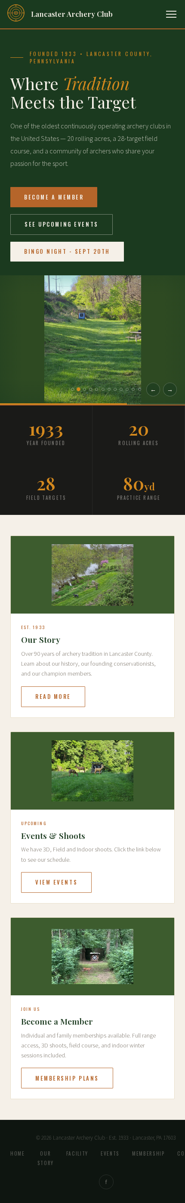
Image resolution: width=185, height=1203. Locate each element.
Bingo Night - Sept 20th (67, 251)
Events (110, 1153)
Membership (148, 1153)
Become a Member (53, 197)
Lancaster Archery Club (72, 14)
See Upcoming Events (62, 224)
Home (17, 1153)
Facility (77, 1153)
